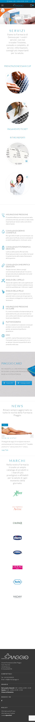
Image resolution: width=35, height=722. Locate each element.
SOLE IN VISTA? (9, 438)
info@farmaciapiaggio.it (12, 679)
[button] (3, 436)
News (4, 425)
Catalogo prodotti (25, 383)
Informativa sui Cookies (8, 713)
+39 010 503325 (9, 677)
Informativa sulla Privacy (8, 711)
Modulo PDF (9, 383)
